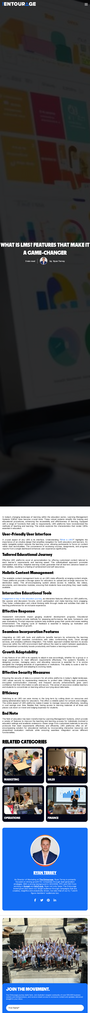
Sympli (27, 886)
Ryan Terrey (59, 261)
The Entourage (46, 879)
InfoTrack (38, 886)
